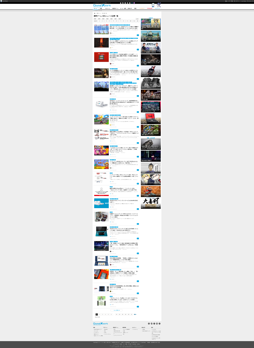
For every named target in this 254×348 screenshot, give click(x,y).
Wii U (126, 83)
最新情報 (124, 327)
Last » (137, 18)
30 (122, 314)
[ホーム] (94, 13)
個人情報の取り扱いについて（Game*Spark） (138, 342)
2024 (103, 18)
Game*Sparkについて (96, 342)
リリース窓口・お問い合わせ (106, 342)
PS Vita (129, 83)
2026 (95, 18)
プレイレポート (120, 84)
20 (119, 314)
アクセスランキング (98, 10)
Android (117, 39)
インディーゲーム (107, 334)
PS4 (118, 38)
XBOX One (129, 38)
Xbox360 (121, 83)
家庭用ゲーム (115, 8)
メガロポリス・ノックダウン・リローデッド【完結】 (156, 332)
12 (137, 20)
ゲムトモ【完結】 (155, 336)
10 (130, 20)
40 (125, 314)
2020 (120, 18)
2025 (99, 18)
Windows (112, 38)
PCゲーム (107, 8)
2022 (111, 18)
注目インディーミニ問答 (98, 335)
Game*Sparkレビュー (98, 329)
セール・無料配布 (126, 329)
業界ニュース (125, 332)
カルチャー (115, 68)
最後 (135, 314)
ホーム (95, 8)
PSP (114, 39)
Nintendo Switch (113, 83)
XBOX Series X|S (123, 38)
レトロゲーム (115, 269)
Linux (105, 332)
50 (128, 314)
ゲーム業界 (112, 52)
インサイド (142, 8)
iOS (135, 83)
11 (134, 20)
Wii (114, 198)
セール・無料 (123, 8)
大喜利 (143, 329)
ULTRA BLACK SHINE (156, 334)
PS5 (115, 38)
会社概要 (122, 342)
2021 (115, 18)
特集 (101, 8)
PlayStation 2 (135, 38)
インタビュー (96, 332)
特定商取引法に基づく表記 (155, 342)
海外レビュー (96, 334)
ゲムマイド (157, 8)
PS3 (118, 83)
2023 (107, 18)
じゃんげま (154, 329)
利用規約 (148, 342)
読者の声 (130, 8)
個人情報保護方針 (127, 342)
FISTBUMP (149, 8)
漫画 (135, 8)
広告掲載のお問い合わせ (116, 342)
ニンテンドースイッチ (118, 335)
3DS (111, 39)
